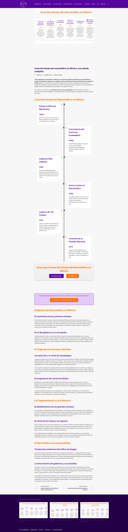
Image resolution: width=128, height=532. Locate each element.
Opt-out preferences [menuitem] (24, 529)
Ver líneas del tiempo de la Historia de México (64, 300)
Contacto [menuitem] (41, 529)
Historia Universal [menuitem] (47, 3)
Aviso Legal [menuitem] (47, 529)
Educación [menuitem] (103, 3)
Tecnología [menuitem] (87, 3)
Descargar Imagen (56, 276)
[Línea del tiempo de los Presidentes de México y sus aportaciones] (94, 510)
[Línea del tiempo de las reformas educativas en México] (64, 510)
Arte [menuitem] (98, 3)
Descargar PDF (72, 276)
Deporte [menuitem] (93, 3)
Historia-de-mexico (57, 75)
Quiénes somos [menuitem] (34, 529)
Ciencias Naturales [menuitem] (67, 3)
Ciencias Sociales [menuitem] (78, 3)
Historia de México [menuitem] (57, 3)
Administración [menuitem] (37, 3)
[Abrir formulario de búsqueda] (108, 4)
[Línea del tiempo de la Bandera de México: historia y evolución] (33, 510)
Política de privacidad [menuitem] (57, 529)
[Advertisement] (64, 57)
